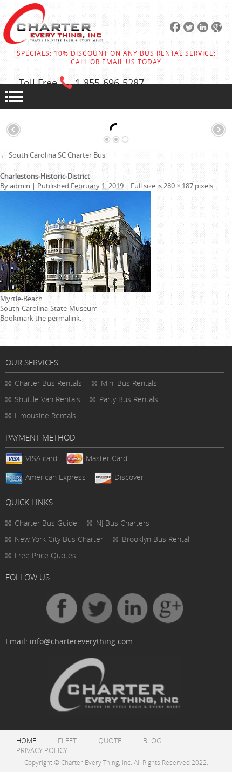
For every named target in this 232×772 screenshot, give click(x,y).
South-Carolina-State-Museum (49, 308)
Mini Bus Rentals (129, 383)
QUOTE (109, 741)
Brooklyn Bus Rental (155, 539)
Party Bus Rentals (128, 399)
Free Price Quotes (45, 555)
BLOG (152, 741)
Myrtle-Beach (21, 298)
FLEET (67, 741)
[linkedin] (201, 30)
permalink (63, 318)
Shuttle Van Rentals (47, 399)
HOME (26, 741)
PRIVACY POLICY (41, 750)
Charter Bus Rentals (48, 383)
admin (20, 186)
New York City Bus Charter (59, 539)
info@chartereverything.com (81, 641)
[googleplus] (215, 30)
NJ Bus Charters (122, 523)
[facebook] (174, 30)
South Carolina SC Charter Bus (52, 155)
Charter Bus (46, 523)
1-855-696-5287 (109, 82)
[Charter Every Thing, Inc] (53, 41)
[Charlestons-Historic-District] (75, 289)
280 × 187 (178, 186)
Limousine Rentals (45, 415)
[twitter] (187, 30)
